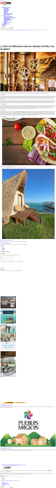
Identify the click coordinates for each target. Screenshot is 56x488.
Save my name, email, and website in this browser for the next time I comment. (12, 261)
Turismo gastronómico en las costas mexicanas (6, 166)
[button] (3, 26)
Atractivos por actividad (5, 483)
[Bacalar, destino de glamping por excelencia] (28, 238)
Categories (1, 476)
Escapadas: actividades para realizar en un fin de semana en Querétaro (13, 464)
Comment (2, 267)
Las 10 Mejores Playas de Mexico (6, 405)
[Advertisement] (26, 37)
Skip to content (2, 0)
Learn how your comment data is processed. (17, 270)
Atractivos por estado (5, 482)
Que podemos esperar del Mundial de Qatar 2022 (10, 465)
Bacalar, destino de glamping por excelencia (6, 240)
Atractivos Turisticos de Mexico (7, 480)
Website (1, 259)
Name (1, 256)
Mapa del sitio (4, 484)
